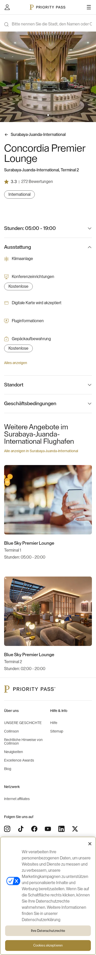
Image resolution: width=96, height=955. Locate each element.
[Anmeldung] (7, 7)
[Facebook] (34, 829)
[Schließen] (89, 843)
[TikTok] (21, 829)
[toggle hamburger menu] (89, 7)
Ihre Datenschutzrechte (48, 930)
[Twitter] (75, 829)
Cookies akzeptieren (48, 945)
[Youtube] (48, 829)
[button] (45, 115)
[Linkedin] (61, 829)
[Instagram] (7, 829)
